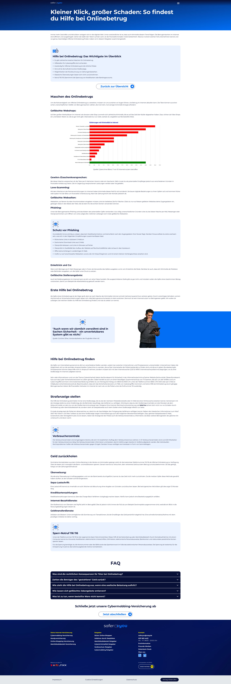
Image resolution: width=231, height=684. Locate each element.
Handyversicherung (58, 638)
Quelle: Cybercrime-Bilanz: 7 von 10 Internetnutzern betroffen (115, 169)
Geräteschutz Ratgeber (103, 647)
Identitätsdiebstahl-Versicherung (63, 644)
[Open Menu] (178, 3)
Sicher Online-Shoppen (103, 635)
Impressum (57, 680)
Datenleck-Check (144, 649)
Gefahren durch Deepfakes (104, 638)
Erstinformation (144, 643)
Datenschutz (131, 680)
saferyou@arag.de (145, 635)
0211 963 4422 (143, 638)
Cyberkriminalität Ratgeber (105, 644)
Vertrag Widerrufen (169, 679)
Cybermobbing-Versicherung (62, 635)
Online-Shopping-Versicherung (62, 641)
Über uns (141, 652)
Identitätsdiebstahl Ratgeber (105, 641)
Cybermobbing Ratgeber (103, 650)
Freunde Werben (144, 646)
